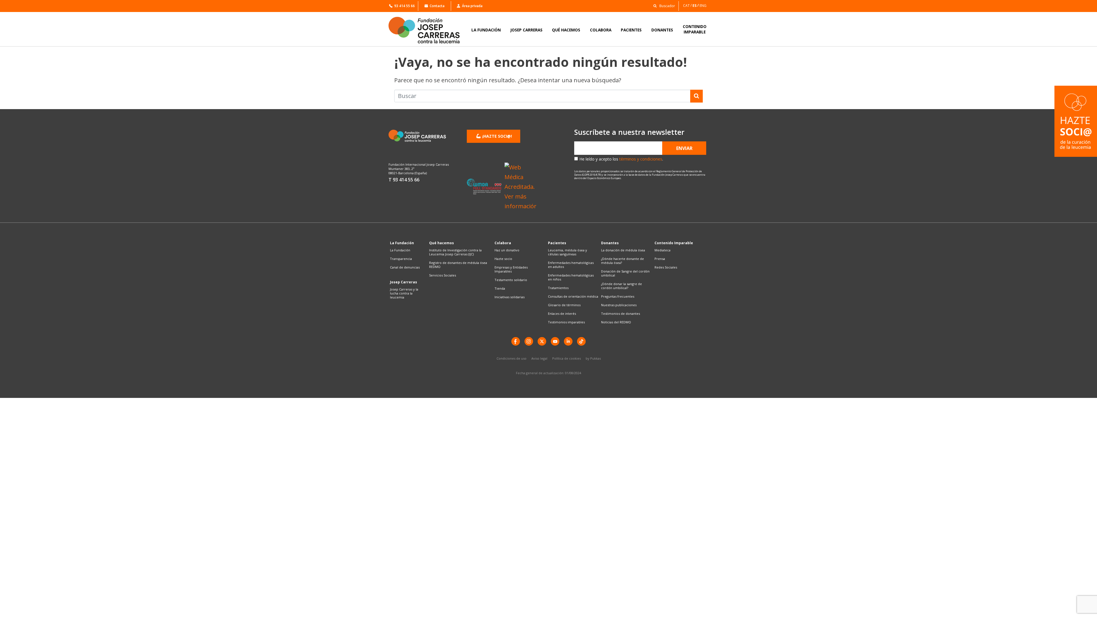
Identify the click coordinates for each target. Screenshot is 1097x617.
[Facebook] (515, 341)
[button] (662, 5)
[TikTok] (581, 341)
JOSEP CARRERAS (527, 30)
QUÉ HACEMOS (566, 30)
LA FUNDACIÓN (486, 30)
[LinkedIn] (568, 341)
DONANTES (662, 30)
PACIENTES (631, 30)
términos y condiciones (640, 159)
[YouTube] (555, 341)
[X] (542, 341)
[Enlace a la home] (428, 30)
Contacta (437, 5)
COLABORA (600, 30)
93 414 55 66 (404, 5)
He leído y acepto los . (621, 159)
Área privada (472, 5)
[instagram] (529, 341)
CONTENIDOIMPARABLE (694, 29)
